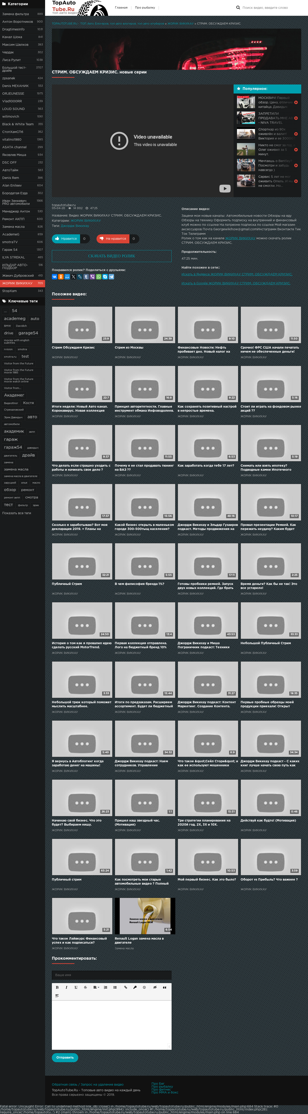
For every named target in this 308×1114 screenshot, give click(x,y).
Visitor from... (12, 388)
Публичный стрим (66, 879)
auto (35, 319)
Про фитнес (161, 1089)
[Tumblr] (86, 276)
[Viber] (92, 276)
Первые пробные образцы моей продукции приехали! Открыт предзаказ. (267, 704)
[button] (57, 987)
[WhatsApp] (98, 276)
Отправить (65, 1057)
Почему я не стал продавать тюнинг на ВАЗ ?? (144, 467)
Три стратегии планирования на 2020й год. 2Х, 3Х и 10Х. (204, 822)
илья (24, 483)
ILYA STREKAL (13, 257)
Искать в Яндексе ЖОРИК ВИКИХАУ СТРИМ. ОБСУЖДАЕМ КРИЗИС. (237, 274)
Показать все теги (16, 513)
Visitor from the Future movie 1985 (18, 371)
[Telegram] (111, 276)
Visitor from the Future (18, 364)
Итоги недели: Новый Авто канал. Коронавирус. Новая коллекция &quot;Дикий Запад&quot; (80, 409)
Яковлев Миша (14, 155)
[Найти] (238, 7)
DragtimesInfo (13, 29)
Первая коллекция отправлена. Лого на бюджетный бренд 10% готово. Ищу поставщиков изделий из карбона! (143, 645)
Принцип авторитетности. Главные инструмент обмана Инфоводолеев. (144, 408)
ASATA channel (14, 147)
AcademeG (10, 234)
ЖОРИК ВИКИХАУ (17, 283)
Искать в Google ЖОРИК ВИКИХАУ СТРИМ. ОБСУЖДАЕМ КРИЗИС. (236, 283)
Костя (28, 403)
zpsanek (8, 78)
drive (8, 333)
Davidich (21, 326)
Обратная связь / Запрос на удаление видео (88, 1084)
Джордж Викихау (75, 226)
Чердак (8, 52)
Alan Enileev (12, 185)
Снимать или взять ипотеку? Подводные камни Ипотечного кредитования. (266, 468)
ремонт (27, 490)
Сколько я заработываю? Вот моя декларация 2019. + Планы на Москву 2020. (80, 527)
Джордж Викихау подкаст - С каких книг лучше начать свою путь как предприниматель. (270, 763)
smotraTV (10, 242)
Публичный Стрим (67, 584)
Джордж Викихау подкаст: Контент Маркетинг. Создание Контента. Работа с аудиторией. (207, 704)
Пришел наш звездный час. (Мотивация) (137, 822)
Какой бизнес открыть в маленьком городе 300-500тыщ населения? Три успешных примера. (144, 527)
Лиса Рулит (11, 60)
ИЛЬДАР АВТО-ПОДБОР (15, 266)
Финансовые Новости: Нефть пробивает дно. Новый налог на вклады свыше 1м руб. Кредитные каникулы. (206, 350)
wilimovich (10, 116)
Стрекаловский (14, 410)
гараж (11, 439)
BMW (7, 326)
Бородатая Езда (15, 193)
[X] (73, 276)
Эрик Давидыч (13, 417)
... (5, 311)
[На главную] (80, 8)
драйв (28, 455)
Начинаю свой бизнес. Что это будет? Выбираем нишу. (76, 822)
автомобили (12, 424)
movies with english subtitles (16, 341)
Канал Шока (12, 37)
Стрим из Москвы (129, 347)
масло (36, 483)
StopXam (9, 291)
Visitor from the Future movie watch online (18, 380)
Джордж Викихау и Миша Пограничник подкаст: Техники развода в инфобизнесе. (204, 645)
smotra (22, 349)
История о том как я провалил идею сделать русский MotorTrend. (82, 645)
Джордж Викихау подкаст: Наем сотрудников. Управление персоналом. (141, 763)
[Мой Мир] (67, 276)
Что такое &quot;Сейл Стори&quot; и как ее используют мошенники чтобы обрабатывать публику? (208, 763)
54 (14, 311)
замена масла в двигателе (20, 476)
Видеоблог (11, 403)
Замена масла (13, 227)
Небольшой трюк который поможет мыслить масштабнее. (81, 704)
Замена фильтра (15, 14)
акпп (32, 432)
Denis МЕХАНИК (15, 86)
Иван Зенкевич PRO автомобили (16, 202)
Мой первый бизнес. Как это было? (207, 879)
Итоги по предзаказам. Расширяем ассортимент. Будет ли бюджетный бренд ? (144, 704)
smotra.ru (10, 357)
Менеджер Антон (16, 211)
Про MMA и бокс (165, 1092)
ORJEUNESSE (13, 93)
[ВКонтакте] (54, 276)
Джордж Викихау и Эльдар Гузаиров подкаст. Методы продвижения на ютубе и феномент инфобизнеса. (208, 527)
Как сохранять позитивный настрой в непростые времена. (207, 408)
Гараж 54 (9, 250)
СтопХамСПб (12, 132)
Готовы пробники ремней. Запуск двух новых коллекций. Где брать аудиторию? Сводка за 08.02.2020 (206, 586)
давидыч (32, 448)
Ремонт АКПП (13, 219)
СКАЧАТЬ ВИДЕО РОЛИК (111, 256)
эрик (36, 505)
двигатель (10, 456)
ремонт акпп (12, 498)
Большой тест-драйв (14, 69)
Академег (14, 395)
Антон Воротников (17, 22)
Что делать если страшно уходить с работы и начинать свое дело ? (81, 467)
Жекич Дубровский (18, 275)
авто (32, 417)
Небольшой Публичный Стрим (266, 643)
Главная (121, 8)
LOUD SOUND (13, 109)
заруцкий (10, 483)
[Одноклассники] (61, 276)
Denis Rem (10, 178)
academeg (14, 319)
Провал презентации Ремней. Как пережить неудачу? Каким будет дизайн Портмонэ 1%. (268, 527)
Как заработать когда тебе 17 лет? (206, 465)
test (25, 356)
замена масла (16, 469)
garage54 (28, 333)
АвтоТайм (10, 170)
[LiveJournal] (80, 276)
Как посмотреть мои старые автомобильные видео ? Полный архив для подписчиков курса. (142, 882)
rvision (8, 349)
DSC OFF (9, 162)
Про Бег (158, 1083)
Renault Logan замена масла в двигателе (139, 940)
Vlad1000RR (12, 101)
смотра (31, 497)
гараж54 (13, 447)
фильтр (23, 505)
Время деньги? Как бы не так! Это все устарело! (269, 586)
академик (14, 431)
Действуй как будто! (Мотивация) (268, 820)
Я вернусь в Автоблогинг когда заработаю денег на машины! (77, 763)
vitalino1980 (11, 139)
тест (8, 505)
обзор (10, 490)
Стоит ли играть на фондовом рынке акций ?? (271, 408)
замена (8, 462)
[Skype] (105, 276)
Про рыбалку (145, 8)
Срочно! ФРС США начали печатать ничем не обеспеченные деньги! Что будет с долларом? (270, 350)
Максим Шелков (15, 44)
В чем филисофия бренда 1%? (139, 584)
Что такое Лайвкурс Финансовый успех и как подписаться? (79, 940)
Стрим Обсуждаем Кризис (73, 347)
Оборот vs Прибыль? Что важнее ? (269, 879)
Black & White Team (18, 124)
